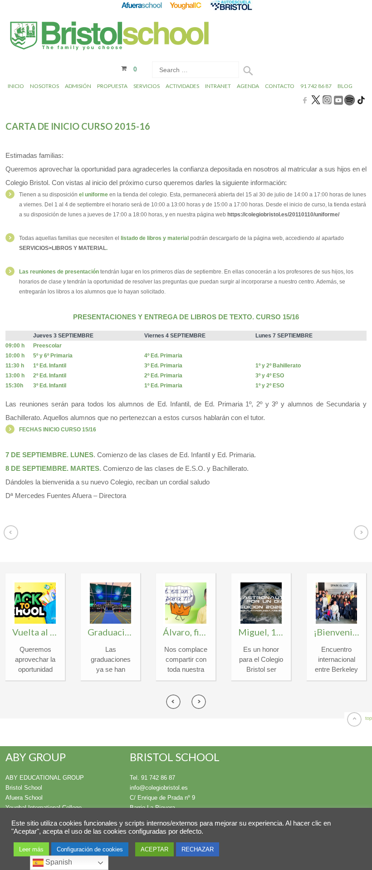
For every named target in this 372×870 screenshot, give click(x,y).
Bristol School (23, 787)
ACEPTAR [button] (154, 849)
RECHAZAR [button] (197, 849)
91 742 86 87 (316, 86)
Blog (345, 86)
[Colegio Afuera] (141, 5)
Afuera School (24, 797)
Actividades (182, 86)
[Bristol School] (110, 37)
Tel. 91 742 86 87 (152, 777)
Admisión (78, 86)
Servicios (146, 86)
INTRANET (218, 86)
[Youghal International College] (186, 5)
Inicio (16, 86)
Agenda (248, 86)
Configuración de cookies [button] (90, 849)
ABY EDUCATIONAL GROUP (44, 777)
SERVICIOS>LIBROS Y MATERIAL (62, 248)
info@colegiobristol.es (159, 787)
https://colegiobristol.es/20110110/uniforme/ (283, 214)
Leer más (31, 849)
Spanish (58, 862)
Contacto (279, 86)
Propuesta (112, 86)
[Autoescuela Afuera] (231, 5)
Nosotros (44, 86)
